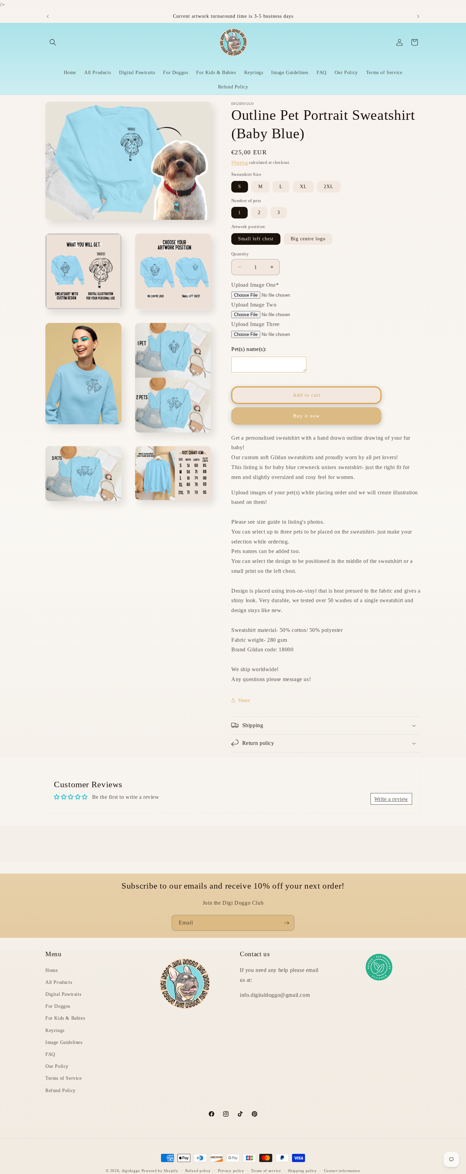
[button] (52, 42)
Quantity (240, 253)
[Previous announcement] (47, 16)
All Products (58, 982)
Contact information (342, 1170)
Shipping (239, 162)
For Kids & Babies (65, 1018)
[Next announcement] (418, 16)
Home (51, 970)
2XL (329, 186)
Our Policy (57, 1066)
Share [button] (244, 700)
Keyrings (54, 1030)
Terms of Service (63, 1078)
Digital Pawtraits (63, 994)
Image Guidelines (64, 1042)
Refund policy (198, 1170)
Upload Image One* (255, 285)
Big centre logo (308, 238)
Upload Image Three (255, 324)
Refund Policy (60, 1090)
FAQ (50, 1054)
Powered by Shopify (160, 1171)
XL (303, 186)
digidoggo (131, 1171)
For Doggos (57, 1006)
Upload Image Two (254, 304)
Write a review (391, 799)
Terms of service (266, 1170)
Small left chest (256, 238)
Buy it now (306, 416)
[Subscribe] (286, 923)
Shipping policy (302, 1170)
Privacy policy (231, 1170)
